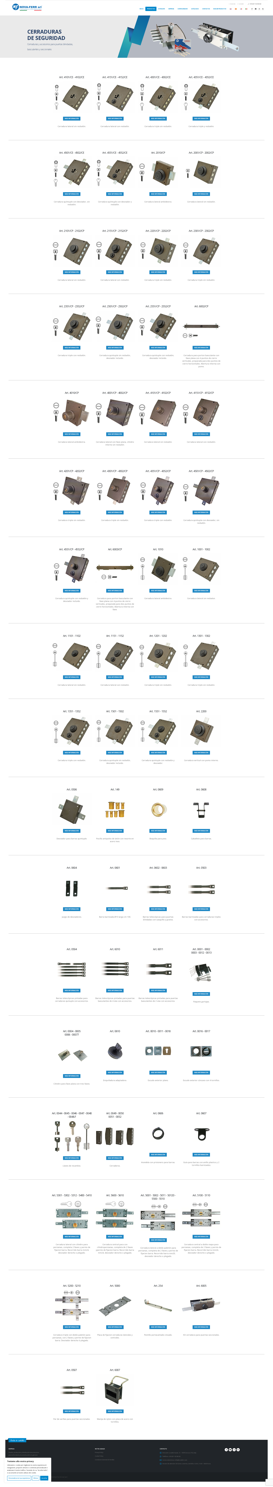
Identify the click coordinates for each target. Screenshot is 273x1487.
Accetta (44, 1478)
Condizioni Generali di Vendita (104, 1460)
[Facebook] (251, 8)
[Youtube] (255, 8)
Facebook (226, 1449)
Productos (151, 9)
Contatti (241, 4)
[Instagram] (259, 8)
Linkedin (238, 1449)
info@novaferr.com (181, 1460)
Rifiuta (35, 1478)
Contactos (206, 9)
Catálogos (195, 9)
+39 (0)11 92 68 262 (255, 4)
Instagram (234, 1449)
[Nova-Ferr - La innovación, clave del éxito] (27, 7)
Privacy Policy (99, 1452)
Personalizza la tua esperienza (19, 1478)
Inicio (142, 9)
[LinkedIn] (262, 8)
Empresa (171, 9)
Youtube (230, 1449)
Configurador (183, 9)
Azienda (232, 4)
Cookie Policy (99, 1456)
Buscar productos (219, 9)
